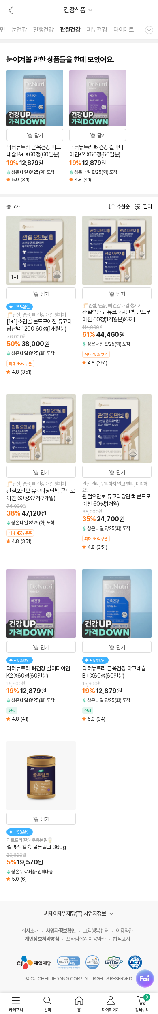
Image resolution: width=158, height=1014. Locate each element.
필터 (147, 206)
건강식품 (74, 10)
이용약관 (124, 931)
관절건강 (70, 29)
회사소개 (29, 931)
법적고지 (121, 939)
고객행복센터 (96, 931)
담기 (38, 136)
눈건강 (19, 29)
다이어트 (123, 29)
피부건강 (97, 29)
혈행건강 (43, 29)
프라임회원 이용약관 (85, 939)
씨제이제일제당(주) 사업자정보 (75, 913)
